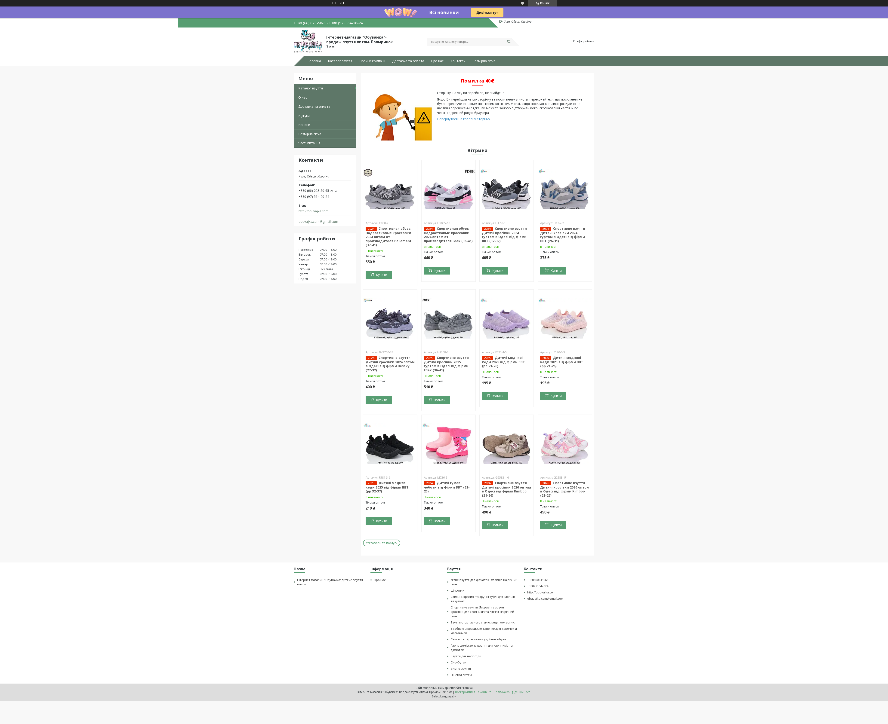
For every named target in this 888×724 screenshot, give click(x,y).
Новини (304, 124)
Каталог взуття (340, 61)
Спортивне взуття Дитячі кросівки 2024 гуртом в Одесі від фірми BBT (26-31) (562, 234)
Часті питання (309, 143)
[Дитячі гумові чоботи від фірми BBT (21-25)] (448, 444)
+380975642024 (537, 586)
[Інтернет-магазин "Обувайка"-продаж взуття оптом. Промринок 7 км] (308, 41)
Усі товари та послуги (382, 543)
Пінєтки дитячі (461, 675)
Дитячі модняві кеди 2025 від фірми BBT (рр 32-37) (387, 487)
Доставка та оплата (408, 61)
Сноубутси (458, 662)
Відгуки (304, 115)
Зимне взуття (461, 668)
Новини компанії (372, 61)
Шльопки (457, 590)
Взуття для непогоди (466, 656)
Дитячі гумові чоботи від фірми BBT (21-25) (447, 487)
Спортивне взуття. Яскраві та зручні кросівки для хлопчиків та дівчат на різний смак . (482, 611)
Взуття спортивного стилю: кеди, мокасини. (483, 622)
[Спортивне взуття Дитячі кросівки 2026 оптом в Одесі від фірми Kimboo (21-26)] (506, 444)
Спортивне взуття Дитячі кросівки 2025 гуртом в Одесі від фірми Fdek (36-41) (446, 363)
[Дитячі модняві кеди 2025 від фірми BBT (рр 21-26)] (506, 318)
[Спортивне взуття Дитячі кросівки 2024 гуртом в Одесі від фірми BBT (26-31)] (565, 189)
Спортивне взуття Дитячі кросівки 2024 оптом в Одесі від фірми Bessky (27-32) (390, 363)
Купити (381, 274)
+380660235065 (537, 580)
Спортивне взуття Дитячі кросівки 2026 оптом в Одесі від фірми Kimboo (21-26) (506, 489)
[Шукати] (508, 42)
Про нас (437, 61)
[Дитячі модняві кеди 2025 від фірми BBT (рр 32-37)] (390, 444)
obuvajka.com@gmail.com (318, 222)
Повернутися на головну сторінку (463, 119)
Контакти (458, 61)
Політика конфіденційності (512, 692)
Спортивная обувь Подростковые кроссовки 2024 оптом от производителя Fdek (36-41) (448, 234)
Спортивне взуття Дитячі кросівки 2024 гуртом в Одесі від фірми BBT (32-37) (504, 234)
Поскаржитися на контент (473, 692)
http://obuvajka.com (314, 211)
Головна (314, 61)
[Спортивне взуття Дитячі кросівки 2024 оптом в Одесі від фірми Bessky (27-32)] (390, 318)
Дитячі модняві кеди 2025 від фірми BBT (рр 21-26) (503, 361)
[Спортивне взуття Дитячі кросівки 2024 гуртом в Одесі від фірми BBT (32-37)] (506, 189)
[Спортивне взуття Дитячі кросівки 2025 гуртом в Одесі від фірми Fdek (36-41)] (448, 318)
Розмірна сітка (483, 61)
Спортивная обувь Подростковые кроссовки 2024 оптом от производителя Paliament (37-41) (388, 236)
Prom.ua (467, 688)
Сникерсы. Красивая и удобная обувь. (479, 639)
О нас (302, 97)
